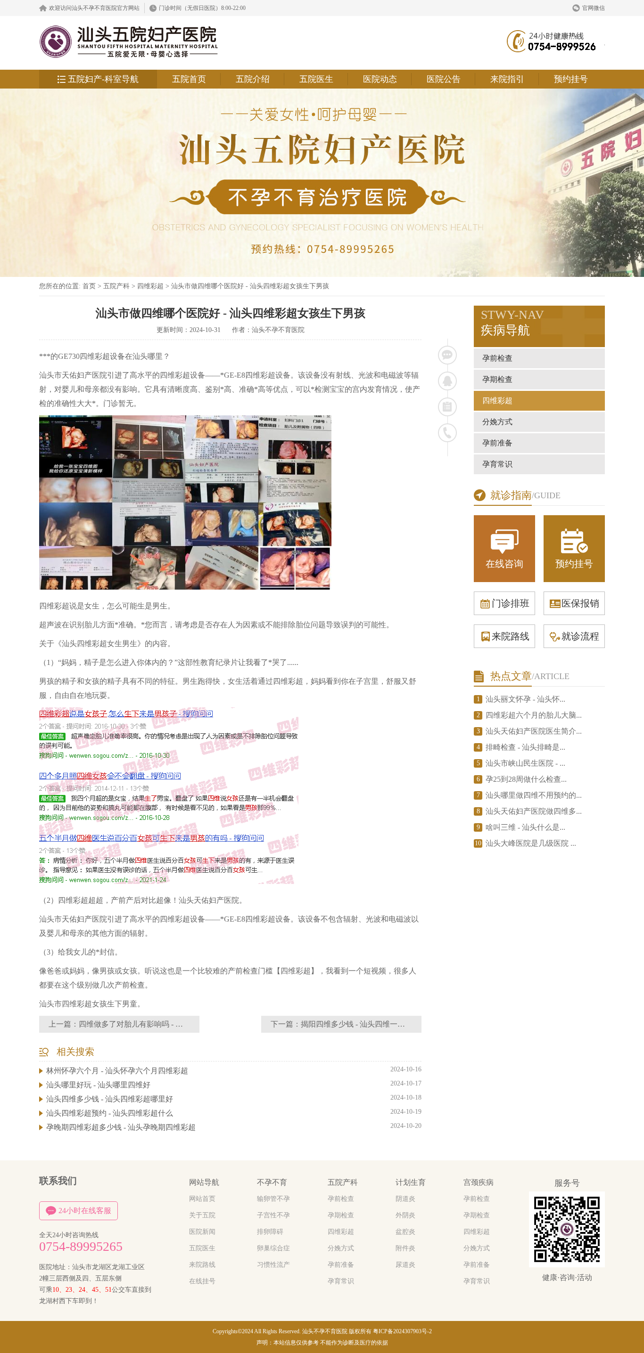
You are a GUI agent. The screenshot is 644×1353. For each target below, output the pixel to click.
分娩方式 (497, 422)
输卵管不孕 (273, 1198)
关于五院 (202, 1215)
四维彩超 (150, 286)
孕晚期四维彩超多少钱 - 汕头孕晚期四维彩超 (121, 1127)
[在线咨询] (447, 355)
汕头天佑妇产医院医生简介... (534, 731)
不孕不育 (272, 1182)
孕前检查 (497, 358)
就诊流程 (580, 636)
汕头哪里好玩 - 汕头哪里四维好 (98, 1085)
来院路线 (510, 636)
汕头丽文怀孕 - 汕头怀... (525, 699)
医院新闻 (202, 1231)
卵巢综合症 (273, 1248)
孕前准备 (497, 443)
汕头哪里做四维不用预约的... (534, 795)
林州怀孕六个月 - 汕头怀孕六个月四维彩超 (117, 1071)
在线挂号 (202, 1281)
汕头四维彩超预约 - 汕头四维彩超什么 (109, 1113)
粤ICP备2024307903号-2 (402, 1331)
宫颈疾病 (478, 1182)
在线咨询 (504, 564)
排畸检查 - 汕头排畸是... (525, 747)
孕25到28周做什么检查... (526, 779)
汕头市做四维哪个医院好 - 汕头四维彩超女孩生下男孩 (250, 286)
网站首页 (202, 1198)
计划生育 (411, 1182)
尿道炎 (405, 1264)
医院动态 (380, 79)
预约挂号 (571, 79)
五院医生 (316, 79)
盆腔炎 (405, 1231)
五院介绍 (253, 79)
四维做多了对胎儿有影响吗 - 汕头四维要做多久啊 (161, 1024)
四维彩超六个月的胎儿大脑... (534, 715)
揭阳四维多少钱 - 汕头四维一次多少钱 (364, 1024)
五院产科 (116, 286)
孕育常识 (497, 464)
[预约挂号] (447, 381)
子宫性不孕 (273, 1215)
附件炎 (405, 1248)
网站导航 (204, 1182)
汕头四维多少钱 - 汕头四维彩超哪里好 (109, 1099)
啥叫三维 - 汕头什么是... (525, 827)
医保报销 (580, 603)
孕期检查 (497, 379)
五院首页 (189, 79)
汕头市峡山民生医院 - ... (525, 763)
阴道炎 (405, 1198)
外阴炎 (405, 1215)
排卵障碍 (270, 1231)
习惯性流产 (273, 1264)
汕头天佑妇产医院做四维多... (534, 811)
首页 (89, 286)
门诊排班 (510, 603)
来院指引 (507, 79)
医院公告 (444, 79)
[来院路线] (447, 406)
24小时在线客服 (84, 1211)
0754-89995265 (81, 1246)
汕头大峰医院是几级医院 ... (531, 843)
